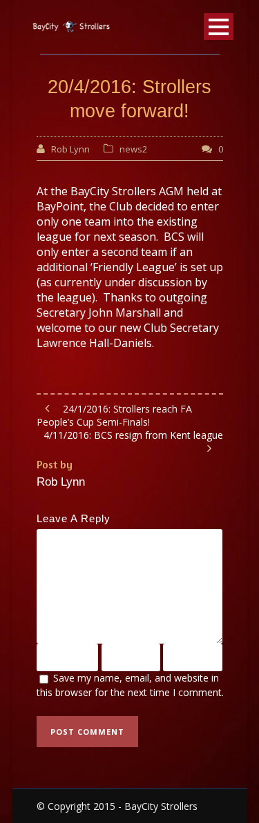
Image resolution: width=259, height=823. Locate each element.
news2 (133, 149)
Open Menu (218, 26)
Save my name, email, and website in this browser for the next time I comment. (130, 685)
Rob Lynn (70, 149)
